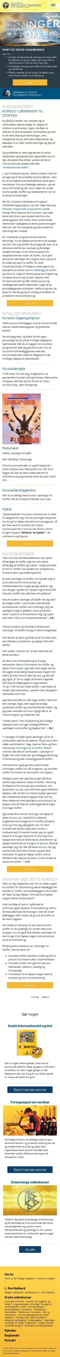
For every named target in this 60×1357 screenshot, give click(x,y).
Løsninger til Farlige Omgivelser (20, 1322)
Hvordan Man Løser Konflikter (31, 1317)
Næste (45, 997)
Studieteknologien (13, 1325)
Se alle (30, 1249)
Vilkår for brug (48, 1351)
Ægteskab (49, 1320)
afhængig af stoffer (45, 270)
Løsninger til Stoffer (14, 1301)
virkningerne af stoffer (29, 748)
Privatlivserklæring (20, 1351)
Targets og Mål (45, 1322)
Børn (23, 1306)
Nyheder (10, 1330)
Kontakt (10, 1340)
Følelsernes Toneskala (29, 1312)
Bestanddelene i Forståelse (18, 1309)
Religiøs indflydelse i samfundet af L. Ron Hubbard (29, 1292)
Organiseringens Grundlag (26, 1304)
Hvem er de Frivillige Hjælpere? (20, 1278)
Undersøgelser (35, 1320)
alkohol (10, 273)
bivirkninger (16, 668)
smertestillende (11, 163)
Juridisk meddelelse (11, 1353)
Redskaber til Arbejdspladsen (38, 1325)
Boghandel (12, 1335)
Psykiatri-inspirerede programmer (22, 209)
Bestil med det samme (30, 1090)
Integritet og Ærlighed (15, 1320)
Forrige (36, 997)
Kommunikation (36, 1306)
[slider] (27, 42)
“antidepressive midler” (15, 167)
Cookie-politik (35, 1351)
